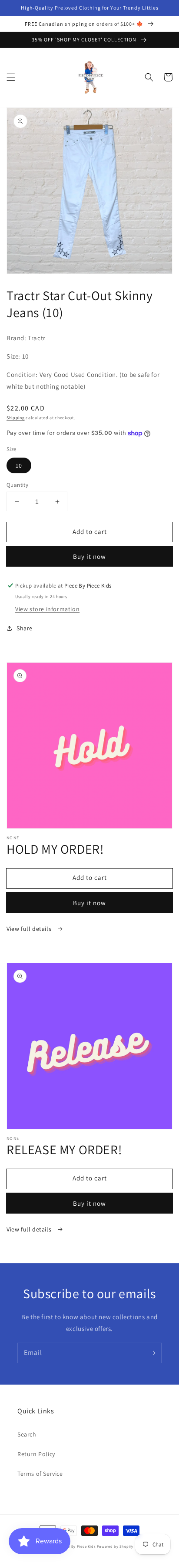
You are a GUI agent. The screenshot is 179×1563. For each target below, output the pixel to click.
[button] (10, 77)
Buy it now (89, 556)
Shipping (16, 418)
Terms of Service (40, 1473)
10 (19, 465)
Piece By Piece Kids (77, 1546)
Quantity (17, 485)
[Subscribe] (152, 1352)
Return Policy (36, 1454)
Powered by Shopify (115, 1546)
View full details (30, 929)
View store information (47, 609)
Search (26, 1434)
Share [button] (25, 628)
